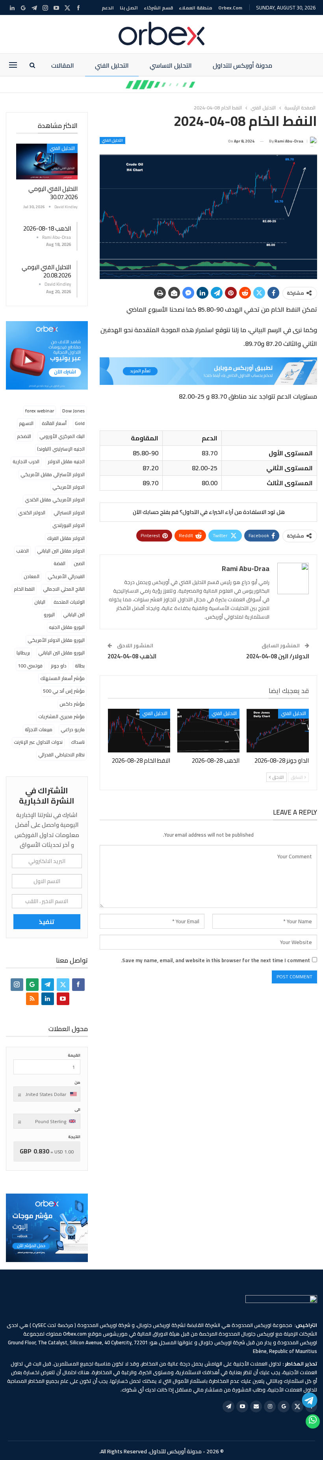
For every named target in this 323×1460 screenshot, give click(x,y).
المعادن (31, 576)
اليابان (39, 601)
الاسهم (26, 423)
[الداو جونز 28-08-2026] (278, 730)
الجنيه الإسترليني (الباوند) (61, 448)
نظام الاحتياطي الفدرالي (61, 754)
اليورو (49, 614)
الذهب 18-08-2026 (47, 228)
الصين (79, 563)
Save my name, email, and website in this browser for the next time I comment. (215, 960)
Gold (80, 423)
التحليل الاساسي (171, 65)
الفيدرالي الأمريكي (66, 576)
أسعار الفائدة (54, 423)
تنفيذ (46, 922)
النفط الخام (24, 588)
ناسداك (78, 742)
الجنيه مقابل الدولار (66, 461)
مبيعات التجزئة (38, 729)
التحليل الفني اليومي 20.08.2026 (46, 271)
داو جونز (59, 665)
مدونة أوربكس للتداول (242, 65)
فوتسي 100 (30, 665)
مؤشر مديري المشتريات (61, 716)
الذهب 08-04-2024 (132, 656)
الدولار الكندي (31, 512)
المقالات (62, 65)
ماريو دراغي (73, 729)
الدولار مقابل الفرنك (66, 538)
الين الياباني (74, 614)
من (77, 1082)
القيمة (74, 1055)
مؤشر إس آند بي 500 (64, 690)
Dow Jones (73, 410)
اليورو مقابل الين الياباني (61, 652)
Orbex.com (230, 7)
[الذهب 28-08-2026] (208, 730)
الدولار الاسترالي (69, 512)
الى (77, 1109)
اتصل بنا (129, 7)
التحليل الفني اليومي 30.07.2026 (53, 193)
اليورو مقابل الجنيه (67, 627)
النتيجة (74, 1136)
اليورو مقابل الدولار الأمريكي (56, 640)
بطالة (80, 665)
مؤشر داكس (72, 703)
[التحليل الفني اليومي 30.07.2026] (47, 161)
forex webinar (39, 410)
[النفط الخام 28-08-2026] (139, 730)
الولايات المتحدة (69, 601)
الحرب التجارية (26, 461)
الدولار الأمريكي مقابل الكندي (55, 499)
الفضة (59, 563)
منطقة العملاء (195, 7)
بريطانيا (23, 652)
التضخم (24, 436)
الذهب (22, 550)
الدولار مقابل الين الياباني (61, 550)
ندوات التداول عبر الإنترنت (38, 742)
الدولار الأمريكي (68, 487)
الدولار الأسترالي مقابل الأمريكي (52, 474)
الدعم (108, 7)
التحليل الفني (112, 65)
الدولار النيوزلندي (68, 525)
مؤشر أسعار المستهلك (62, 678)
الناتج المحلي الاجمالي (64, 588)
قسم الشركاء (158, 7)
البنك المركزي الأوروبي (62, 436)
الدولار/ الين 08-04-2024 (277, 656)
